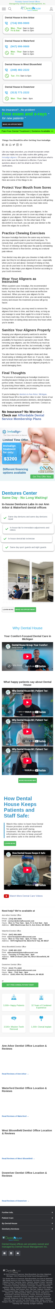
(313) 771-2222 (19, 92)
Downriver (16, 1296)
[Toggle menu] (4, 9)
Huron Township (24, 1298)
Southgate (8, 1296)
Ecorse (26, 1302)
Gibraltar (31, 1296)
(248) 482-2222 (19, 69)
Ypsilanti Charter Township (43, 1282)
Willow (42, 1300)
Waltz (37, 1300)
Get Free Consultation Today (20, 985)
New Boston (30, 1300)
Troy (42, 1291)
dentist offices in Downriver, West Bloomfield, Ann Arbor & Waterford (29, 1279)
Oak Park (33, 1289)
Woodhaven (45, 1293)
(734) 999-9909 (19, 23)
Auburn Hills (6, 1284)
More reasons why (27, 780)
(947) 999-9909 (19, 46)
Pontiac (21, 1291)
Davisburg (23, 1286)
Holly (11, 1287)
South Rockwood (45, 1298)
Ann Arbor (21, 1280)
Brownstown (25, 1295)
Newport (5, 1302)
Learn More (8, 610)
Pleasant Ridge (12, 1291)
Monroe (45, 1302)
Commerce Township (11, 1286)
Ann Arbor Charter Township (42, 1280)
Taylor (14, 1300)
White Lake (31, 1293)
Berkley (14, 1284)
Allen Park (7, 1300)
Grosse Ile (38, 1296)
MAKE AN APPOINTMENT (25, 610)
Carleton (48, 1300)
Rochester (28, 1291)
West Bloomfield (20, 1293)
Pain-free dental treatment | (27, 131)
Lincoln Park (20, 1300)
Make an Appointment (13, 124)
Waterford (28, 1280)
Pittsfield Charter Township (12, 1282)
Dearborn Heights (36, 1302)
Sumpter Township (36, 1304)
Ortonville (47, 1289)
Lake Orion (42, 1287)
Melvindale (19, 1302)
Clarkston (42, 1284)
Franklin (39, 1286)
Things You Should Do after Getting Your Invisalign (26, 140)
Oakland (40, 1289)
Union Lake (49, 1291)
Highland (6, 1287)
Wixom (37, 1293)
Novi (27, 1289)
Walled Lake (9, 1293)
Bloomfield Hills (32, 1284)
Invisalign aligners (9, 157)
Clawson (49, 1284)
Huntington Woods (20, 1287)
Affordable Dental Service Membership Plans (23, 417)
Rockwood (14, 1298)
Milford (12, 1289)
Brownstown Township (12, 1295)
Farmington (32, 1286)
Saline (24, 1282)
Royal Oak (36, 1291)
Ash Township (24, 1304)
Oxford (4, 1291)
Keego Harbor (32, 1287)
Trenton (32, 1295)
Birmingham (22, 1284)
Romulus (12, 1302)
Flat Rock (24, 1296)
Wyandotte (34, 1298)
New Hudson (20, 1289)
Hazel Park (47, 1286)
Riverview (39, 1295)
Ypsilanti (30, 1282)
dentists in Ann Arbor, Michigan (33, 394)
